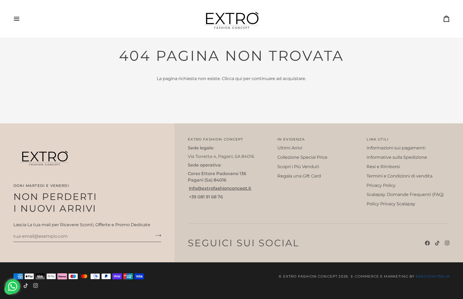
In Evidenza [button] (291, 139)
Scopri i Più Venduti (298, 166)
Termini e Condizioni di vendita (399, 176)
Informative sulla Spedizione (397, 157)
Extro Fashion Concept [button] (215, 139)
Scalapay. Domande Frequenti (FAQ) (405, 194)
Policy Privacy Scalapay (391, 203)
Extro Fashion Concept (310, 276)
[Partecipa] (156, 235)
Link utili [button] (378, 139)
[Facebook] (427, 243)
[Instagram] (447, 243)
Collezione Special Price (302, 157)
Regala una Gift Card (299, 176)
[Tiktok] (437, 243)
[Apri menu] (21, 19)
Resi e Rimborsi (383, 166)
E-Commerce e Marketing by (400, 276)
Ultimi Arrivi (289, 147)
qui (238, 78)
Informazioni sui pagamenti (396, 147)
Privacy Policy (381, 185)
